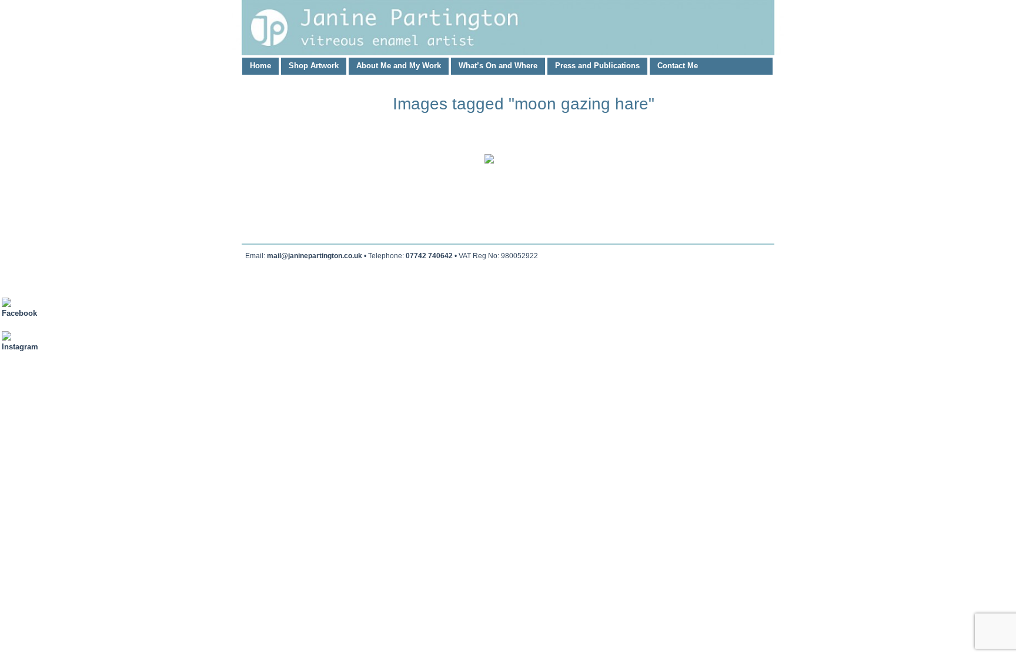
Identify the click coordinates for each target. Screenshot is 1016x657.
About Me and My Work (398, 65)
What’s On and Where (498, 65)
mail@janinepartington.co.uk (314, 256)
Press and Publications (597, 65)
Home (260, 65)
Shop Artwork (314, 65)
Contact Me (677, 65)
